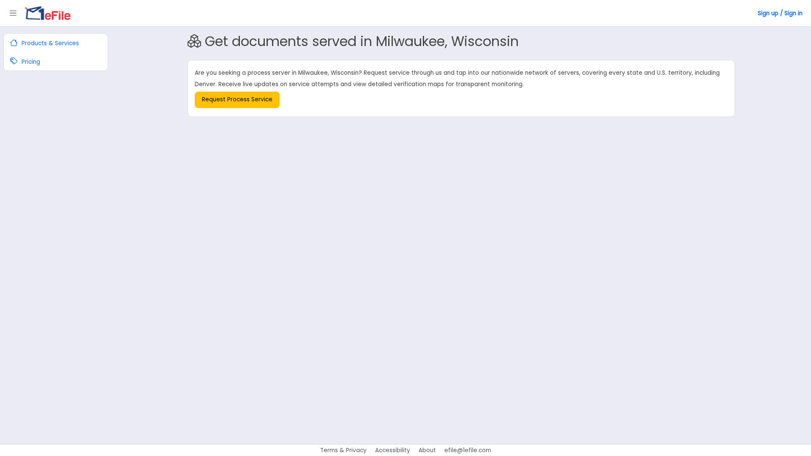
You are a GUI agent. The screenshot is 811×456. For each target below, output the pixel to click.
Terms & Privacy (343, 450)
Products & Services (49, 43)
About (427, 450)
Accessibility (392, 450)
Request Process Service (237, 99)
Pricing (30, 62)
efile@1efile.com (467, 450)
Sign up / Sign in (780, 13)
